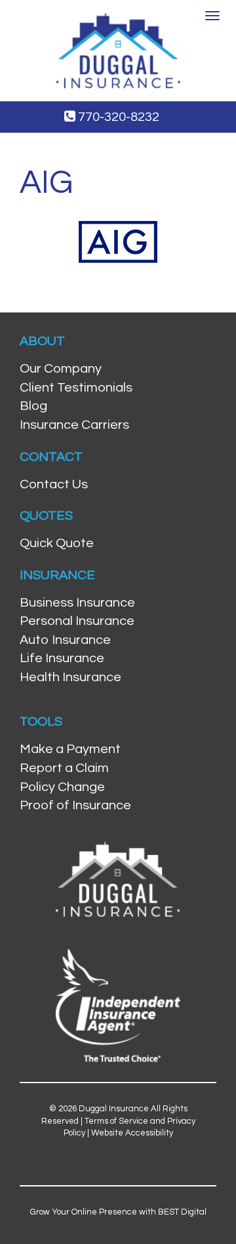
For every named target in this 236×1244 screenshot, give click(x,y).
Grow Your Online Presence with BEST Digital (118, 1212)
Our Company (61, 368)
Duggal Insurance (114, 1108)
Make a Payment (70, 749)
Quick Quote (57, 543)
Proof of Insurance (75, 805)
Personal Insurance (77, 621)
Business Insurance (77, 602)
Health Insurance (70, 677)
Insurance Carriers (74, 424)
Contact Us (54, 484)
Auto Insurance (65, 640)
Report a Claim (64, 768)
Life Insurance (62, 658)
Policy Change (62, 787)
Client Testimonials (76, 387)
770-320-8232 (117, 117)
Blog (33, 405)
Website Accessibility (132, 1132)
